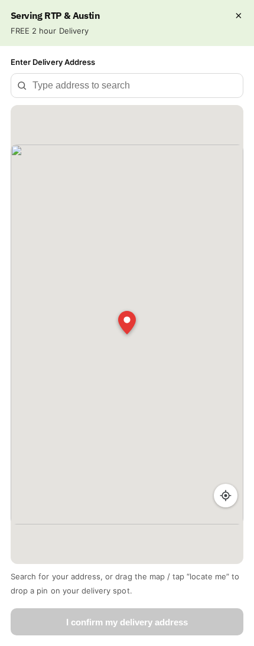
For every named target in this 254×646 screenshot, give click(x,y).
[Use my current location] (225, 495)
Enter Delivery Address (53, 62)
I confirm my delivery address (127, 622)
